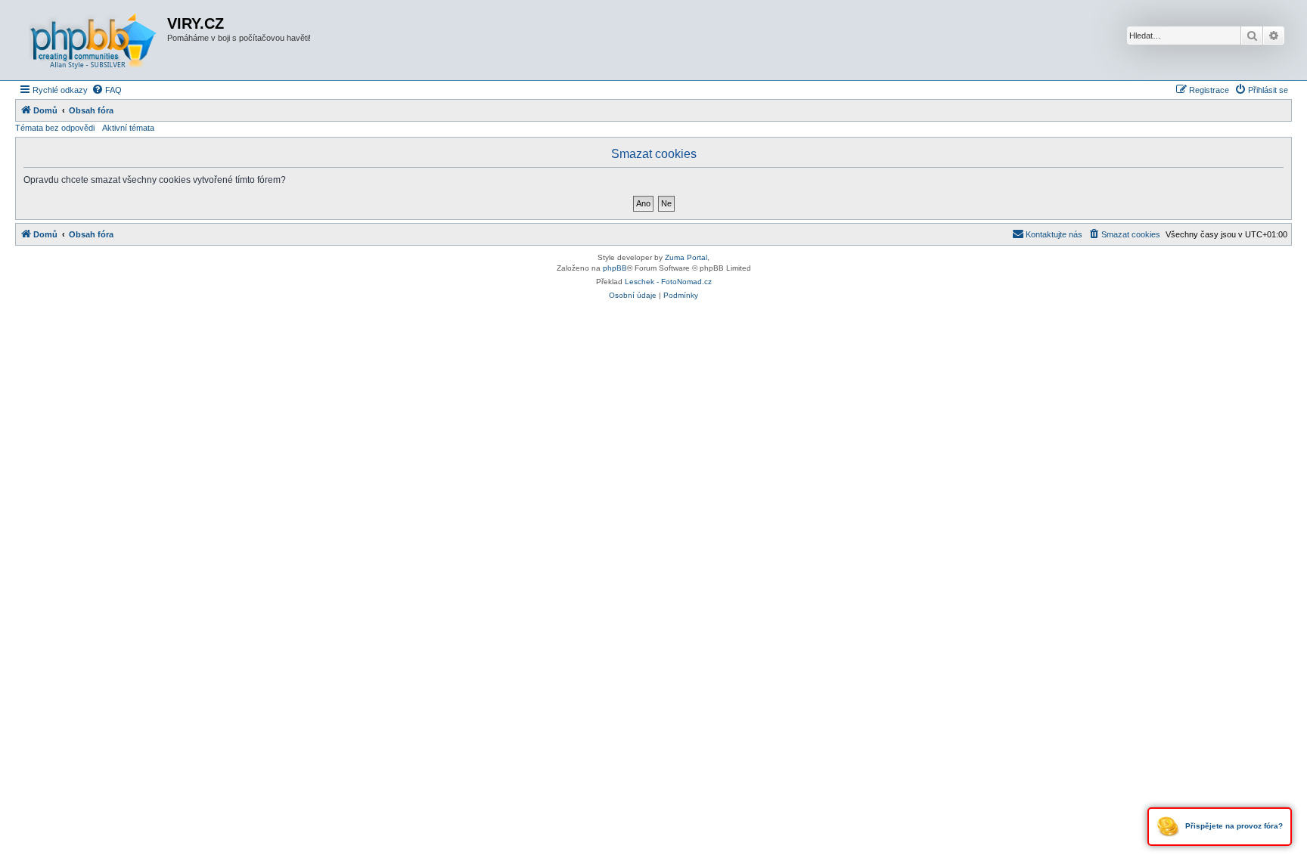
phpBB (615, 268)
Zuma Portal (686, 257)
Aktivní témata (128, 127)
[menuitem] (107, 90)
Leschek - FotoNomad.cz (668, 281)
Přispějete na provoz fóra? (1233, 826)
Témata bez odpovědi (55, 127)
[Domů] (93, 40)
